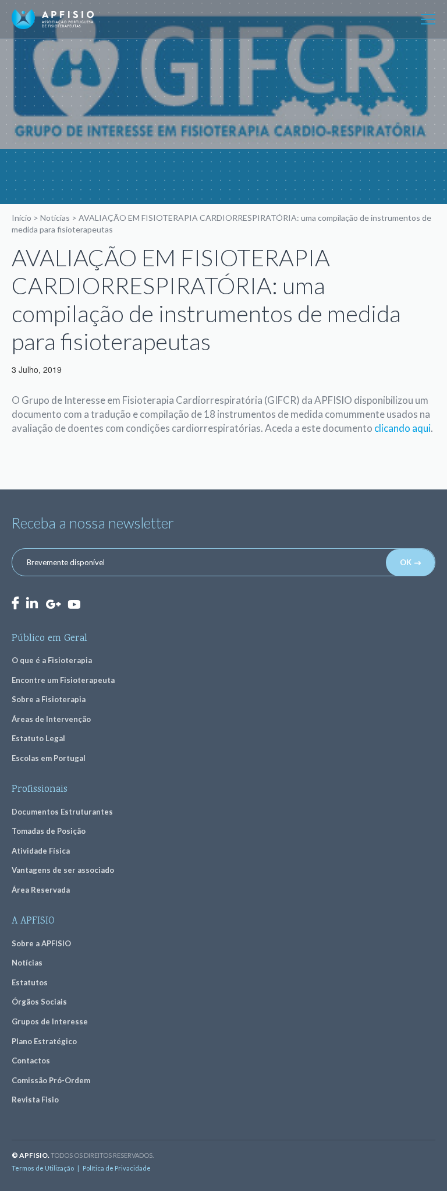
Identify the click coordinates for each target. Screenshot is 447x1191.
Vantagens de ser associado (63, 870)
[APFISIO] (53, 19)
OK (405, 562)
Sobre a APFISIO (41, 943)
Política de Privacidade (117, 1168)
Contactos (31, 1060)
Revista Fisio (35, 1099)
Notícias (55, 218)
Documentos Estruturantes (62, 811)
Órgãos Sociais (39, 1001)
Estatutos (30, 982)
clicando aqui (402, 428)
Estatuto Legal (38, 738)
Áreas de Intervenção (51, 719)
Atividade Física (41, 850)
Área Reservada (41, 889)
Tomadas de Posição (49, 831)
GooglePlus (53, 604)
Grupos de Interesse (50, 1021)
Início (21, 218)
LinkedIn (32, 603)
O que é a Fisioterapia (52, 660)
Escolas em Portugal (49, 758)
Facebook (15, 603)
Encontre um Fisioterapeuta (63, 680)
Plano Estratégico (44, 1041)
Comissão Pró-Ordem (51, 1080)
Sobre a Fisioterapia (49, 699)
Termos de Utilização (43, 1168)
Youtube (74, 604)
